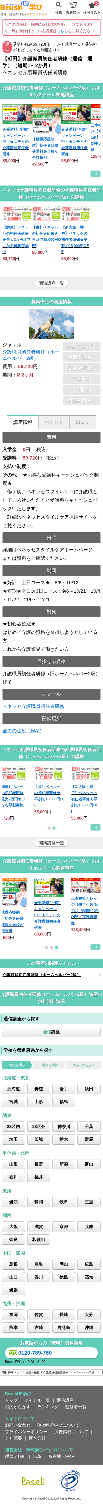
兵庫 (89, 1226)
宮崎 (38, 1327)
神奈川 (64, 1126)
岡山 (64, 1264)
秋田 (89, 1089)
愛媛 (13, 1290)
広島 (89, 1264)
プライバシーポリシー (26, 1431)
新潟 (64, 1164)
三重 (89, 1202)
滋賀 (38, 1226)
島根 (13, 1264)
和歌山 (38, 1239)
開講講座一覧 (51, 283)
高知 (89, 1277)
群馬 (89, 1139)
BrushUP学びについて (58, 1425)
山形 (38, 1101)
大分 (89, 1314)
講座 (51, 1032)
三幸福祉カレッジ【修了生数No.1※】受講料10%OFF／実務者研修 (85, 910)
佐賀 (38, 1314)
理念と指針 (15, 1456)
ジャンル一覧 (37, 1400)
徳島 (64, 1277)
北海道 (13, 1089)
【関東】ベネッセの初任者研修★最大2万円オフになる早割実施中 (16, 239)
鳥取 (38, 1264)
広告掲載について (71, 1431)
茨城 (38, 1139)
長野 (38, 1164)
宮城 (13, 1101)
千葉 (89, 1126)
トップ (11, 1400)
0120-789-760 (35, 1353)
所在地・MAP (61, 1456)
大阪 (13, 1226)
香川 (38, 1277)
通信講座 (65, 1400)
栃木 (64, 1139)
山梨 (13, 1164)
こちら (62, 31)
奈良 (13, 1239)
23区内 (13, 1126)
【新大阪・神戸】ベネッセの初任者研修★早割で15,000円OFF (75, 239)
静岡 (38, 1202)
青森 (38, 1089)
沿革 (37, 1456)
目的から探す (17, 1407)
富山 (89, 1164)
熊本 (13, 1327)
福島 (64, 1101)
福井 (38, 1177)
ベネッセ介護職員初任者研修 (33, 706)
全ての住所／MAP (22, 730)
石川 (13, 1177)
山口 (13, 1277)
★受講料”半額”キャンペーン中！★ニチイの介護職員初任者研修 (15, 141)
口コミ (83, 422)
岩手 (64, 1089)
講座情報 (22, 422)
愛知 (13, 1202)
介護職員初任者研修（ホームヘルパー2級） (41, 975)
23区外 (38, 1126)
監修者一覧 (75, 1407)
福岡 (13, 1314)
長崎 (64, 1314)
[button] (49, 828)
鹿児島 (64, 1327)
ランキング (47, 1407)
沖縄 (89, 1327)
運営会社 (37, 1438)
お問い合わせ (17, 1425)
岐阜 (64, 1202)
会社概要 (13, 1438)
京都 (64, 1226)
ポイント (54, 422)
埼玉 (13, 1139)
